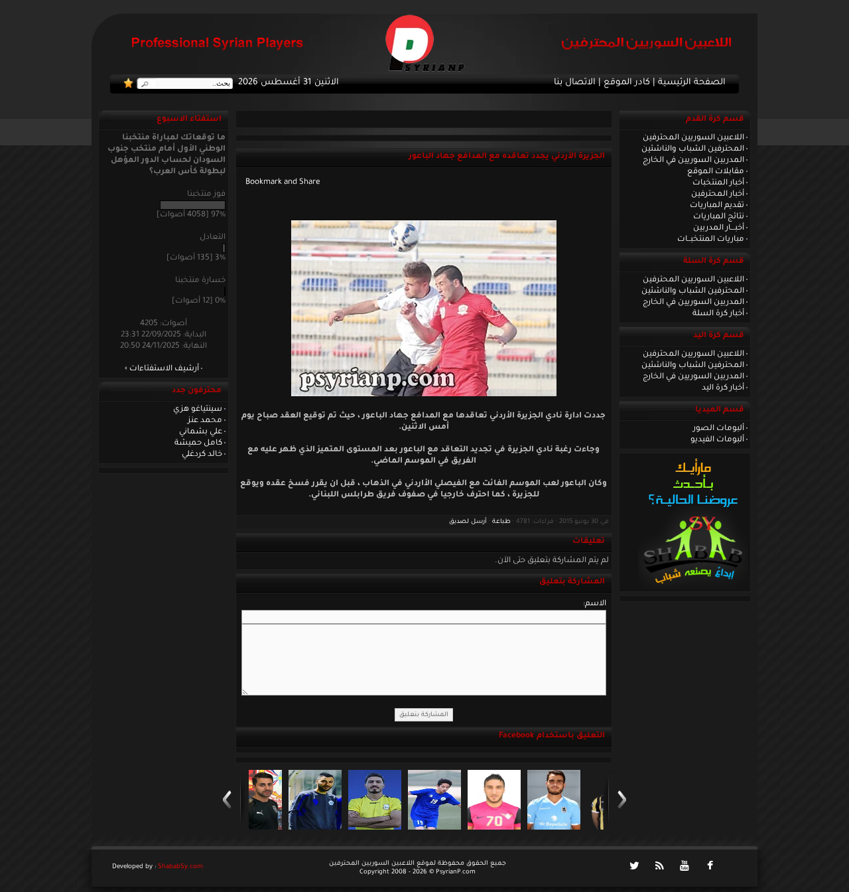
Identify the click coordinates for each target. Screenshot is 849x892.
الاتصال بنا (575, 83)
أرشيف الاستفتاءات (164, 369)
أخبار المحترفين (717, 194)
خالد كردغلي (202, 454)
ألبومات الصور (718, 428)
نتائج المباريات (718, 217)
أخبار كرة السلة (718, 314)
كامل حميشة (198, 443)
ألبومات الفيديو (717, 440)
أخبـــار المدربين (718, 228)
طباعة (501, 522)
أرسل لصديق (468, 522)
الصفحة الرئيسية (692, 83)
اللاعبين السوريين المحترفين (693, 138)
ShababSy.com (180, 867)
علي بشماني (200, 432)
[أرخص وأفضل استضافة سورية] (693, 587)
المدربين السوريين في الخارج (693, 160)
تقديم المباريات (717, 205)
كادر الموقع (627, 83)
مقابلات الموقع (715, 172)
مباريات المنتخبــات (710, 239)
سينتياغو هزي (197, 409)
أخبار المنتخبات (718, 183)
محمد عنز (205, 420)
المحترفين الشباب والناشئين (692, 149)
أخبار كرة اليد (723, 388)
